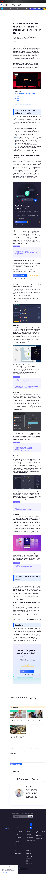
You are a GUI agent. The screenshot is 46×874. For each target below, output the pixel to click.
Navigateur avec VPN (29, 838)
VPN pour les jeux (13, 726)
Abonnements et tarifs (18, 844)
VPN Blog (37, 833)
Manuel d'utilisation (18, 852)
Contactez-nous (28, 850)
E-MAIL (28, 750)
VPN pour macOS (29, 831)
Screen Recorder (39, 838)
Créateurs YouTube (29, 856)
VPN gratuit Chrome (29, 837)
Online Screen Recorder (19, 843)
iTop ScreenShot (17, 835)
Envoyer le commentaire (16, 764)
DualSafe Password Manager (20, 841)
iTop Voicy (16, 834)
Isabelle (14, 41)
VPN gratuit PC (28, 832)
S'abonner (30, 816)
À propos (27, 849)
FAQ (15, 850)
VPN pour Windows (21, 14)
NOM (11, 750)
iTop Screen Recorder (18, 831)
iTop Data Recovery (18, 837)
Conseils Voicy (38, 836)
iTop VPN (19, 161)
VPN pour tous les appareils (30, 840)
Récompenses (28, 853)
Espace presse (28, 852)
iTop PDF (16, 840)
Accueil (11, 14)
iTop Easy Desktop (18, 832)
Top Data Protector (18, 838)
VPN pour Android (29, 835)
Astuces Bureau (38, 835)
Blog (27, 8)
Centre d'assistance (18, 849)
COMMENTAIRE (13, 753)
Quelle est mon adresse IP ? (40, 832)
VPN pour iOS (28, 834)
